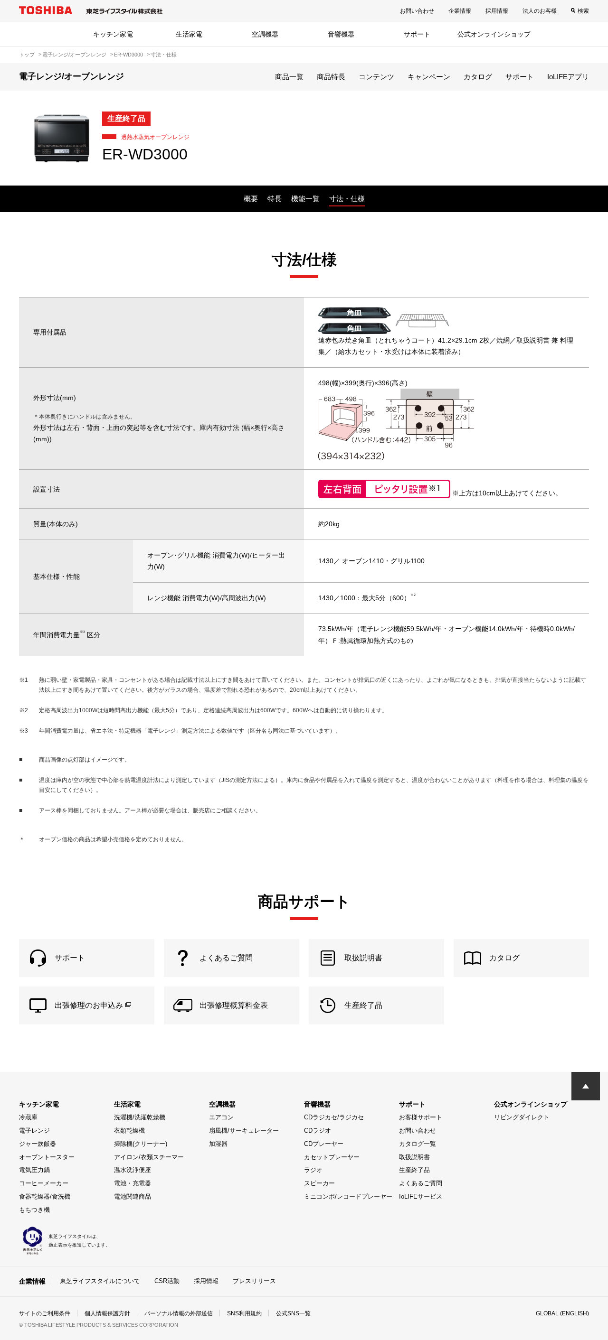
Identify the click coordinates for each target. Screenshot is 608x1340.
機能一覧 (305, 199)
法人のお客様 (539, 11)
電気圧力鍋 (34, 1169)
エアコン (221, 1117)
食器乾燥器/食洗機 (44, 1196)
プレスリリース (254, 1280)
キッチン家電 (113, 34)
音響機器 (341, 34)
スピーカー (319, 1183)
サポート (417, 34)
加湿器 (218, 1143)
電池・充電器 (132, 1183)
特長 (274, 199)
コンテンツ (376, 77)
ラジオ (313, 1169)
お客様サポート (420, 1117)
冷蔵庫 (28, 1117)
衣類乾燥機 (129, 1130)
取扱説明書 (414, 1157)
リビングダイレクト (522, 1117)
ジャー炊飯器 (37, 1143)
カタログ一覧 (417, 1143)
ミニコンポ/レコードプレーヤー (348, 1196)
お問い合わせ (417, 11)
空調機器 (265, 34)
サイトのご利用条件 (44, 1313)
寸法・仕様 (347, 199)
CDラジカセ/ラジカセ (334, 1117)
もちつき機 (34, 1209)
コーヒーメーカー (43, 1183)
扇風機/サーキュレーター (244, 1130)
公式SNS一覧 (293, 1313)
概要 (251, 199)
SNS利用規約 (244, 1313)
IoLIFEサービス (420, 1196)
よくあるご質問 (420, 1183)
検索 (583, 11)
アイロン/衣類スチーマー (149, 1157)
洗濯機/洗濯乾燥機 (139, 1117)
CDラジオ (317, 1130)
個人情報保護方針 (107, 1313)
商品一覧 (289, 77)
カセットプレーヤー (332, 1157)
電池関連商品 (132, 1196)
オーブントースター (47, 1157)
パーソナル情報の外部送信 (178, 1313)
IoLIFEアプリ (568, 77)
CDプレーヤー (323, 1143)
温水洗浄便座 (132, 1169)
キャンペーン (429, 77)
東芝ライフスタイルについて (100, 1280)
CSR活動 (167, 1280)
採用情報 (496, 11)
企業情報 (459, 11)
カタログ (478, 77)
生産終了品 (414, 1169)
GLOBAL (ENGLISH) (562, 1313)
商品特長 (331, 77)
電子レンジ (34, 1130)
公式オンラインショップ (494, 34)
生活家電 (189, 34)
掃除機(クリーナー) (140, 1143)
